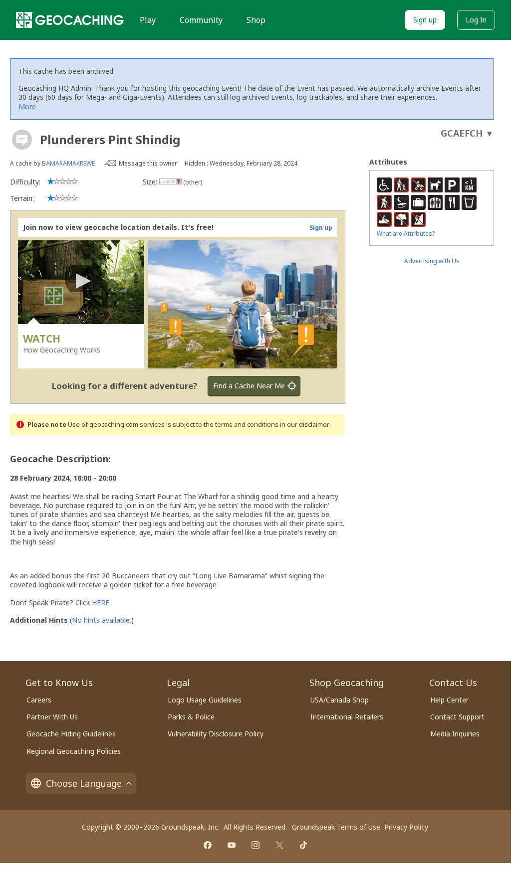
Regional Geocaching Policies (73, 751)
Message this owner (148, 163)
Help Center (449, 699)
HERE (100, 602)
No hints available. (101, 620)
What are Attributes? (406, 233)
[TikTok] (303, 845)
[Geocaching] (70, 20)
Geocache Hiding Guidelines (71, 733)
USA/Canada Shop (339, 699)
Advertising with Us (432, 261)
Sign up (425, 19)
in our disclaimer (304, 424)
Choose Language (84, 783)
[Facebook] (208, 845)
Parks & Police (191, 716)
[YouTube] (232, 845)
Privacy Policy (406, 827)
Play (148, 19)
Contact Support (457, 716)
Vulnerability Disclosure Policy (215, 733)
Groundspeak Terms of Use (336, 827)
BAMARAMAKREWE (68, 163)
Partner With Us (52, 716)
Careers (38, 699)
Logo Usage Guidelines (205, 699)
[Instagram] (255, 845)
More (27, 106)
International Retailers (346, 716)
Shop (256, 19)
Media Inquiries (455, 733)
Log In (476, 19)
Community (201, 19)
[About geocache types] (22, 140)
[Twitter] (279, 845)
